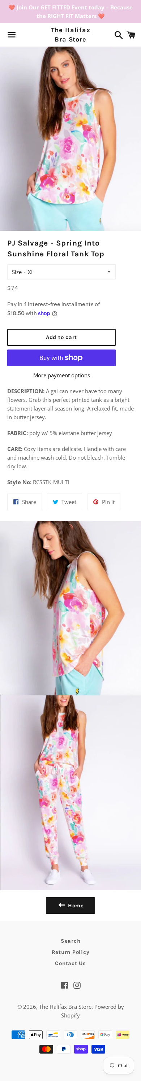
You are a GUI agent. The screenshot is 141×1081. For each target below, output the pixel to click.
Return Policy (71, 952)
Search (71, 941)
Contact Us (70, 963)
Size (17, 271)
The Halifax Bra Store (70, 34)
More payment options (61, 375)
